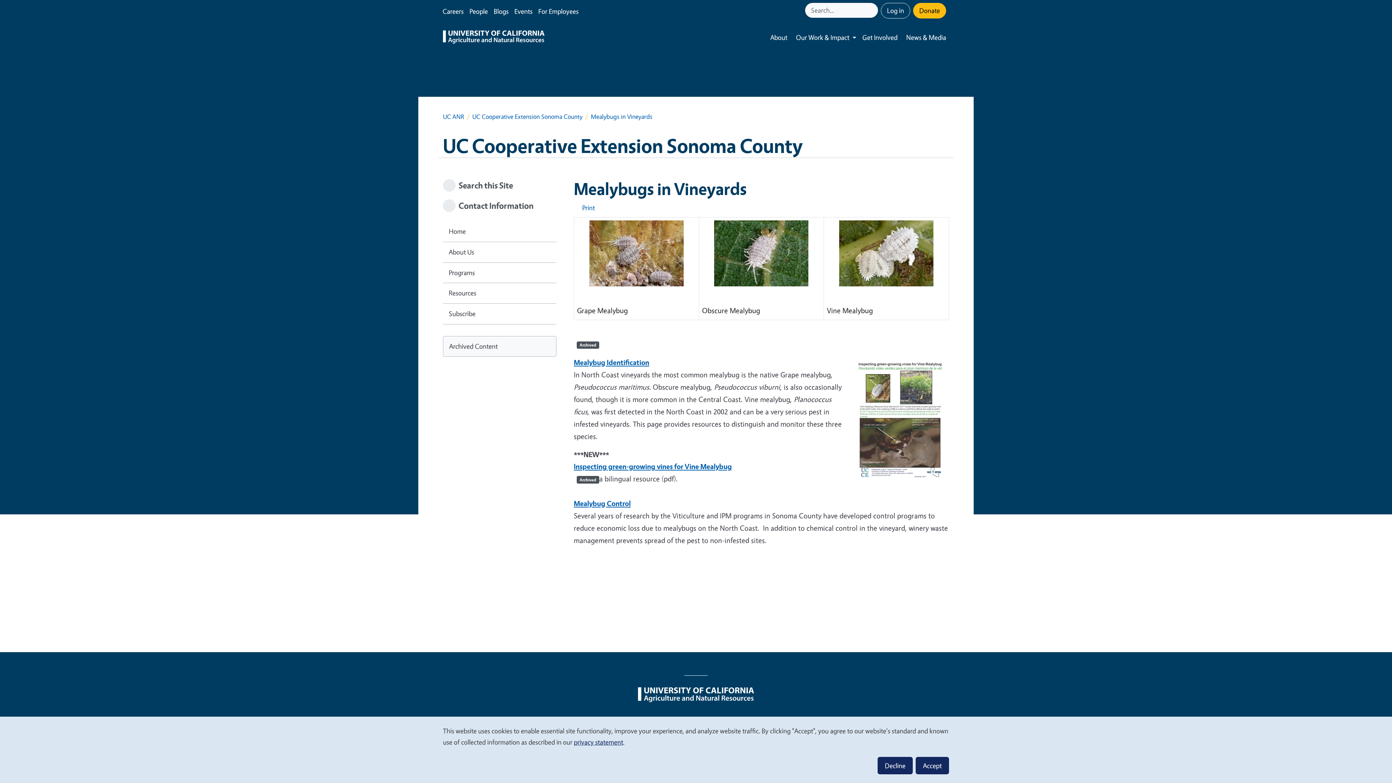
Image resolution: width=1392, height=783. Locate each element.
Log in (895, 10)
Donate (929, 10)
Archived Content (473, 346)
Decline (895, 765)
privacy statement (598, 742)
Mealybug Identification (611, 362)
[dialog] (696, 749)
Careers (453, 11)
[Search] (873, 10)
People (478, 11)
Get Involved (880, 37)
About (778, 37)
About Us (461, 252)
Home (457, 231)
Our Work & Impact (822, 37)
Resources (462, 293)
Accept (932, 765)
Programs (462, 272)
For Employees (558, 11)
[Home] (493, 37)
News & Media (926, 37)
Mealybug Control (602, 503)
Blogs (501, 11)
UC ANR (453, 116)
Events (523, 11)
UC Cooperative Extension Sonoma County (527, 116)
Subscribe (462, 313)
